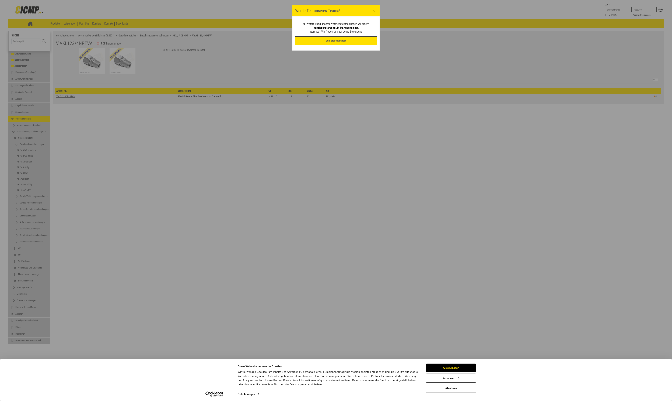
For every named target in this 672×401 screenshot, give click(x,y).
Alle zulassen (451, 367)
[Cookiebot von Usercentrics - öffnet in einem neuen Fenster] (214, 394)
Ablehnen (451, 388)
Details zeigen (246, 394)
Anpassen (449, 377)
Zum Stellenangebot (336, 40)
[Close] (374, 10)
